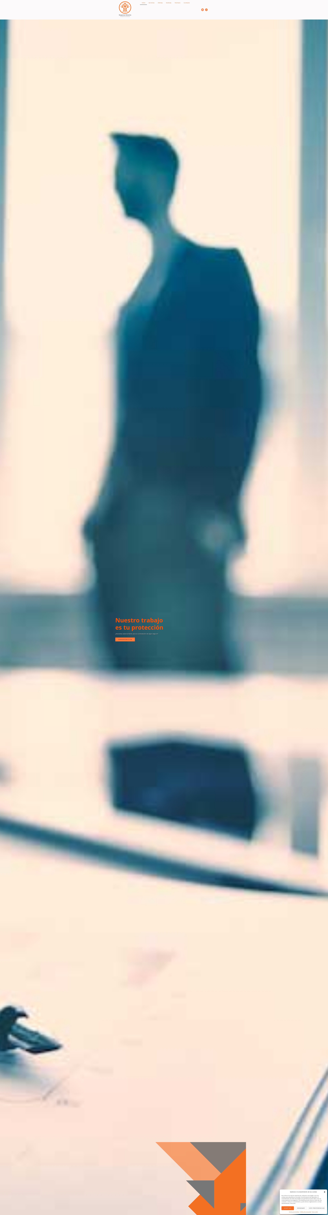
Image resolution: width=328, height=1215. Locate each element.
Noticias (168, 3)
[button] (324, 1192)
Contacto (187, 3)
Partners (177, 3)
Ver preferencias (316, 1208)
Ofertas (160, 3)
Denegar (301, 1208)
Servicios (151, 3)
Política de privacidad (305, 1212)
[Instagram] (206, 9)
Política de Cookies (294, 1212)
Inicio (143, 3)
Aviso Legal (315, 1212)
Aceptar (287, 1208)
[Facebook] (202, 9)
